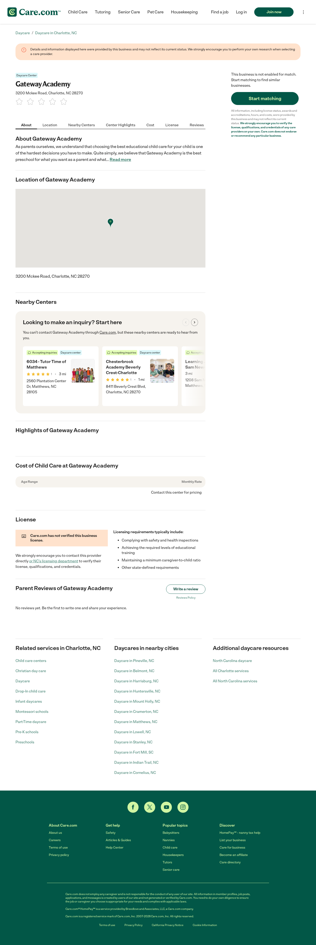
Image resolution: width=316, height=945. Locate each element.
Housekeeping (184, 12)
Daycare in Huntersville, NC (137, 691)
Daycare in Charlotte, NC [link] (56, 33)
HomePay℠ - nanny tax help (240, 833)
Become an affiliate (234, 855)
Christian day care (30, 671)
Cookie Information (205, 925)
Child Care (77, 12)
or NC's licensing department (53, 561)
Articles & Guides (118, 840)
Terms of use (58, 848)
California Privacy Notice (167, 925)
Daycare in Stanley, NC (133, 742)
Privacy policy (59, 855)
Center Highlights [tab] (120, 125)
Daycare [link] (22, 33)
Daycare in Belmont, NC (134, 671)
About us (55, 833)
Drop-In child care (30, 691)
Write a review (185, 589)
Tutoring (103, 12)
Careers (55, 840)
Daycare (22, 681)
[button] (241, 12)
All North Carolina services (235, 681)
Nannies (169, 840)
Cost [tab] (150, 125)
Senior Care (129, 12)
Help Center (114, 848)
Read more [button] (120, 159)
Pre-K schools (26, 732)
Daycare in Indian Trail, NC (136, 762)
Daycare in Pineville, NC (134, 661)
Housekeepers (173, 855)
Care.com (107, 332)
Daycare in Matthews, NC (135, 722)
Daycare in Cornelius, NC (135, 772)
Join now (274, 12)
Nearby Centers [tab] (81, 125)
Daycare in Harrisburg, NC (136, 681)
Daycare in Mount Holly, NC (137, 701)
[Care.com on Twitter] (149, 807)
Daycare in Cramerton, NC (136, 711)
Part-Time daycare (30, 722)
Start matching (265, 98)
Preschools (24, 742)
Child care (170, 848)
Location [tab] (50, 125)
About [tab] (26, 125)
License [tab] (172, 125)
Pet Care (155, 12)
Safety (110, 833)
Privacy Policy (133, 925)
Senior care (171, 870)
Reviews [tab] (197, 125)
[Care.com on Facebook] (133, 807)
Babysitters (171, 833)
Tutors (167, 862)
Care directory (230, 862)
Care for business (232, 848)
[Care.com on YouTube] (166, 807)
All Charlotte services (231, 671)
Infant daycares (28, 701)
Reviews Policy (185, 597)
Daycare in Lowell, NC (132, 732)
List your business (233, 840)
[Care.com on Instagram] (183, 807)
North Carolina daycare (232, 661)
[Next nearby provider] (194, 322)
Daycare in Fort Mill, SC (133, 752)
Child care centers (30, 661)
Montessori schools (31, 711)
